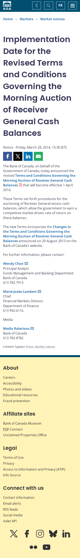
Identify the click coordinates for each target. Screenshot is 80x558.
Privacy (8, 463)
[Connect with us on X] (14, 536)
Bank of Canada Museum (22, 423)
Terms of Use (13, 457)
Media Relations (16, 328)
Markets (26, 19)
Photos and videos (17, 389)
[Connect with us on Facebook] (27, 536)
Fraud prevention (16, 401)
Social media (13, 515)
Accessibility (12, 383)
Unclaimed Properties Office (25, 435)
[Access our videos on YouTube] (46, 550)
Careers (9, 377)
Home (8, 19)
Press (29, 347)
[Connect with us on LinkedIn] (66, 536)
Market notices (52, 19)
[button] (7, 156)
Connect (13, 429)
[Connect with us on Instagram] (40, 536)
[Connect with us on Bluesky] (53, 536)
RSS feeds (10, 509)
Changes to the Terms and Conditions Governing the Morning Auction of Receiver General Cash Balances (37, 234)
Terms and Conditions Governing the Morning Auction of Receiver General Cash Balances (39, 180)
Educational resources (20, 395)
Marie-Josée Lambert (20, 291)
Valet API (10, 521)
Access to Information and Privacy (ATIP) (34, 469)
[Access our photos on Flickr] (33, 550)
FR (60, 5)
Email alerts (12, 503)
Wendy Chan (13, 263)
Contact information (18, 497)
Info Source (12, 475)
